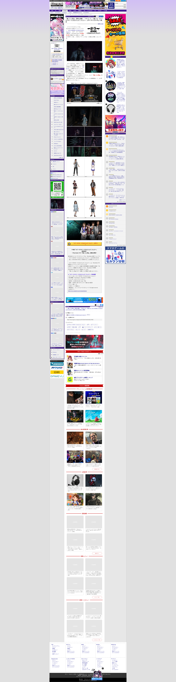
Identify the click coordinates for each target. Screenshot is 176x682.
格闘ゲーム (114, 662)
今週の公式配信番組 (57, 106)
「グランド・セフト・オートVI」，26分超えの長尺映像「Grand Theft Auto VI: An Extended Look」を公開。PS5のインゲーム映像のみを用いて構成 (75, 406)
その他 (113, 668)
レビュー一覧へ (97, 597)
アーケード (113, 658)
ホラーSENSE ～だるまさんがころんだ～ (58, 78)
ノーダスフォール (112, 211)
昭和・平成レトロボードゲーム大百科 (58, 134)
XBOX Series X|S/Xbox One (57, 174)
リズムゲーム (114, 666)
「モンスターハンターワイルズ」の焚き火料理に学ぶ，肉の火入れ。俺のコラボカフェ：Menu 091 (93, 530)
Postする (97, 16)
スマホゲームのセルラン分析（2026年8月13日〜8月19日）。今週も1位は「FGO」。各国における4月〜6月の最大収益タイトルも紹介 (117, 183)
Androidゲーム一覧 (86, 669)
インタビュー (64, 12)
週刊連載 (54, 651)
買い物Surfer (56, 143)
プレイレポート (57, 12)
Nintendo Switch (55, 178)
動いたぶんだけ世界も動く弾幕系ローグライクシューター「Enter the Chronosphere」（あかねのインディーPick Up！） (93, 548)
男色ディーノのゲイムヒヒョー (58, 112)
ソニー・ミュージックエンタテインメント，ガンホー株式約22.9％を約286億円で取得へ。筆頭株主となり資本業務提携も (117, 151)
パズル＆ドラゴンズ (112, 239)
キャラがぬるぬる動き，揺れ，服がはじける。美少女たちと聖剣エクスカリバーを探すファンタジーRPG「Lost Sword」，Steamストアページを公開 (117, 138)
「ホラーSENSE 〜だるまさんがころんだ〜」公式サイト (85, 244)
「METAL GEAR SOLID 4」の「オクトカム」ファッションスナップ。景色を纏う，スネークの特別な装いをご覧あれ (57, 223)
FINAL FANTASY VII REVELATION (115, 215)
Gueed (90, 329)
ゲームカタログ (86, 12)
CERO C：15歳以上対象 (72, 327)
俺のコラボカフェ (57, 131)
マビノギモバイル (112, 235)
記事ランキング (55, 654)
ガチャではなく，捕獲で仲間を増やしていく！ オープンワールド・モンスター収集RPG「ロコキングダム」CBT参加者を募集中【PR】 (75, 508)
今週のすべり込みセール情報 (58, 117)
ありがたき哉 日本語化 (58, 145)
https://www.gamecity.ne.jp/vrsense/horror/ (77, 291)
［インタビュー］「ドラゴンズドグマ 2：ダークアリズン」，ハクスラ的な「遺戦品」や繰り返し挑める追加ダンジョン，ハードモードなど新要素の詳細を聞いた (57, 344)
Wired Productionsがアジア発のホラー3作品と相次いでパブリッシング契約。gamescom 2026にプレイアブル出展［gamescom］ (93, 465)
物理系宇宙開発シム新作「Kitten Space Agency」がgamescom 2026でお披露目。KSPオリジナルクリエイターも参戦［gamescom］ (93, 447)
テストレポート (100, 661)
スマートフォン (84, 658)
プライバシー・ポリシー (88, 679)
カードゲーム (114, 664)
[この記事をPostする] (95, 16)
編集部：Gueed (100, 23)
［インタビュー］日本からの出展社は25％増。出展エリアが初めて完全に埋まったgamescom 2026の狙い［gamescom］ (57, 315)
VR (84, 10)
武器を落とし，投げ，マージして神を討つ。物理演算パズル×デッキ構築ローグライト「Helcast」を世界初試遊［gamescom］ (75, 465)
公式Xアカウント (56, 0)
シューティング (115, 665)
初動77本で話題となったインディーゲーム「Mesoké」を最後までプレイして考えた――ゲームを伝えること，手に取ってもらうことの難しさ (57, 298)
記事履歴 (118, 0)
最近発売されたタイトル (77, 12)
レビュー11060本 (54, 8)
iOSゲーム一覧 (85, 668)
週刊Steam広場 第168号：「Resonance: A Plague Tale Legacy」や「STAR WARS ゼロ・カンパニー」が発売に (74, 446)
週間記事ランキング (56, 161)
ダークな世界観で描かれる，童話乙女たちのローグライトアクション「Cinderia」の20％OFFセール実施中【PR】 (93, 488)
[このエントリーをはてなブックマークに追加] (102, 16)
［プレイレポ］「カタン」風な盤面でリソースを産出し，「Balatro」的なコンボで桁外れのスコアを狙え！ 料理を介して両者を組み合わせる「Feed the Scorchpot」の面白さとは (93, 573)
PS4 (88, 324)
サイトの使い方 (63, 0)
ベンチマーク (100, 666)
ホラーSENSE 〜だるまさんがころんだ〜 (57, 49)
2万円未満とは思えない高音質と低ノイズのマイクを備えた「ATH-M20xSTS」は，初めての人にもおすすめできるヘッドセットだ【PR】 (74, 489)
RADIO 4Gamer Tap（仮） (58, 122)
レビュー (51, 12)
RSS (51, 0)
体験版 (53, 648)
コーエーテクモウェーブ (57, 53)
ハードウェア (89, 10)
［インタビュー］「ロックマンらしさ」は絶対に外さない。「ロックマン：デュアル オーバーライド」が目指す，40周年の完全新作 (57, 330)
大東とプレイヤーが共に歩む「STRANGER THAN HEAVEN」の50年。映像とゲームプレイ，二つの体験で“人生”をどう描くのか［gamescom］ (93, 635)
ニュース (54, 62)
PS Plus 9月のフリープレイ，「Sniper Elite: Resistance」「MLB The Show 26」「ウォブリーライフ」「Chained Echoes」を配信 (93, 405)
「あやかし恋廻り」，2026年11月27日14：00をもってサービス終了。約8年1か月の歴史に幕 (117, 170)
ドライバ (99, 665)
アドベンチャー (95, 324)
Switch (70, 10)
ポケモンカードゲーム (113, 243)
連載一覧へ (61, 157)
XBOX (60, 10)
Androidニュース (85, 661)
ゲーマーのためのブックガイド (58, 127)
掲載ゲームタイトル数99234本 (56, 7)
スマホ (74, 10)
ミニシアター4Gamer (57, 141)
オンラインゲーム (55, 645)
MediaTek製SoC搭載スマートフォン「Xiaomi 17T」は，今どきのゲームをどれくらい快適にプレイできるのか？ (75, 591)
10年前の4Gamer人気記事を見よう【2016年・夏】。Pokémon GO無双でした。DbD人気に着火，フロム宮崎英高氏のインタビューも (57, 252)
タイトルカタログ (70, 652)
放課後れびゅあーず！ (57, 153)
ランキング (123, 0)
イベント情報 (114, 661)
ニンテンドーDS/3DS (70, 658)
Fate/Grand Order (112, 223)
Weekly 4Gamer (56, 100)
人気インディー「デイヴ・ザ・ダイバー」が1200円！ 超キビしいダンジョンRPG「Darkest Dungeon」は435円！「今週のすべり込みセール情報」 (75, 548)
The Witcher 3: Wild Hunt (113, 227)
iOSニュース (84, 660)
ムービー (70, 12)
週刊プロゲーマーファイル (58, 104)
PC (55, 10)
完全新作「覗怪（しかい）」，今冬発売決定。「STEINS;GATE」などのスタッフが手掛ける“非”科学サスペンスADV (74, 424)
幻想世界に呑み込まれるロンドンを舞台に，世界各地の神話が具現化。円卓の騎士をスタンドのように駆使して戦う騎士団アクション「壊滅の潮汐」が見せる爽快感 (93, 592)
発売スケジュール (70, 651)
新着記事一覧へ (97, 469)
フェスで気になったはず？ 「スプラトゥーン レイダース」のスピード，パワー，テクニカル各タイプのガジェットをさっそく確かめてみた (57, 284)
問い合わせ (70, 0)
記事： (60, 79)
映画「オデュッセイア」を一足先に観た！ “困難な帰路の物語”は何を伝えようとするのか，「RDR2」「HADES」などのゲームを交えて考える (57, 238)
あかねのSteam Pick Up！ (58, 155)
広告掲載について (56, 354)
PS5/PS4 (64, 10)
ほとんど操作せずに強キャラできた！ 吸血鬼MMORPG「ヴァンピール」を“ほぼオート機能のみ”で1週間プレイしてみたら (57, 269)
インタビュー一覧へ (97, 639)
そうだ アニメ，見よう (58, 124)
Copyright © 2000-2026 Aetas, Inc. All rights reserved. (88, 680)
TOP (52, 10)
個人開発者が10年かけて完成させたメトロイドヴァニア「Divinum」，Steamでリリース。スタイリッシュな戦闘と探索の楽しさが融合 (117, 157)
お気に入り (113, 0)
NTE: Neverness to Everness (113, 219)
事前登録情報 (85, 662)
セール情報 (84, 664)
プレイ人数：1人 (98, 327)
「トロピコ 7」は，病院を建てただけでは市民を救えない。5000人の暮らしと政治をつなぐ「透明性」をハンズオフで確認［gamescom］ (117, 164)
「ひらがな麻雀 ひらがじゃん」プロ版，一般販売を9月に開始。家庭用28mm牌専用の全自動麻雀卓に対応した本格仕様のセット (117, 177)
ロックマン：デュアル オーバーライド (116, 231)
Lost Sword (111, 207)
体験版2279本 (60, 8)
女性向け (80, 10)
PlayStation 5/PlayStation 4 (57, 176)
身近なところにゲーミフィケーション (58, 148)
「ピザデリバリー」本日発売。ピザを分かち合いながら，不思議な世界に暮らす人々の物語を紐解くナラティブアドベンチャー (93, 424)
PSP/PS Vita (113, 644)
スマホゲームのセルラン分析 (58, 114)
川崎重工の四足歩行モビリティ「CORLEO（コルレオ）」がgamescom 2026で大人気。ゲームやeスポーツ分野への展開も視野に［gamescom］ (117, 145)
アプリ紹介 (84, 665)
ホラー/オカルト (71, 329)
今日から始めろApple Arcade (58, 129)
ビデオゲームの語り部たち (58, 139)
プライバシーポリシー (56, 349)
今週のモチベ (56, 102)
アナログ (99, 10)
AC (95, 10)
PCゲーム (68, 644)
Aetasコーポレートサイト (57, 357)
